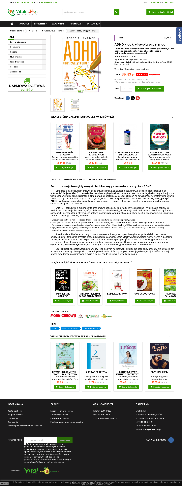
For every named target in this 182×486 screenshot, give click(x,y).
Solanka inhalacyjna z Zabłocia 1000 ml (128, 153)
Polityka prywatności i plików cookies (25, 425)
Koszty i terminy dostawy (61, 411)
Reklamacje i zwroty (59, 418)
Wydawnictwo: (121, 60)
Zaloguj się (154, 2)
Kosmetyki (15, 47)
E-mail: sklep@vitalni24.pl (105, 418)
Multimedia (16, 57)
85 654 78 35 (23, 2)
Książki (13, 52)
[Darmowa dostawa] (27, 84)
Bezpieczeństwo (15, 414)
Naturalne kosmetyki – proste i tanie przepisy (64, 373)
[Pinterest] (138, 98)
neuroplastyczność (70, 328)
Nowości (24, 23)
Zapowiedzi (58, 23)
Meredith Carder (128, 56)
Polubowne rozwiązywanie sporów (66, 422)
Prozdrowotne (17, 62)
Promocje (75, 23)
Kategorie (92, 23)
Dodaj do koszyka (149, 88)
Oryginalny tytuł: (122, 62)
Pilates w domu (159, 372)
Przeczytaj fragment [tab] (102, 179)
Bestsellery (40, 23)
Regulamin (13, 422)
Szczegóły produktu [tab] (72, 179)
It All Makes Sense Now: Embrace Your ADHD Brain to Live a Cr (143, 63)
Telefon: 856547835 (102, 411)
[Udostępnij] (128, 98)
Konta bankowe (15, 411)
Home (11, 37)
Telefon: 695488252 (102, 414)
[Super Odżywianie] (49, 472)
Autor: (117, 56)
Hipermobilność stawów (65, 153)
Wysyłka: (118, 69)
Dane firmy (13, 418)
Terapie (14, 66)
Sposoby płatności (59, 414)
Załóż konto (168, 2)
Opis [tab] (53, 179)
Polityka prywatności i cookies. (50, 462)
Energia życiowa (18, 42)
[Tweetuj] (133, 98)
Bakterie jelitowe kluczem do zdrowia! (159, 153)
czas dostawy (142, 69)
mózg (54, 328)
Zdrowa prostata (96, 372)
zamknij (4, 483)
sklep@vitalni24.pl (49, 2)
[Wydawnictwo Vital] (30, 472)
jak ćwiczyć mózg (91, 328)
